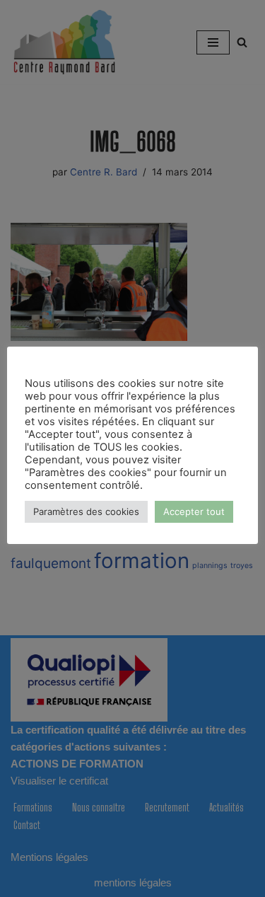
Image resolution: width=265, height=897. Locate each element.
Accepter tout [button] (194, 511)
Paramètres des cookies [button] (86, 511)
